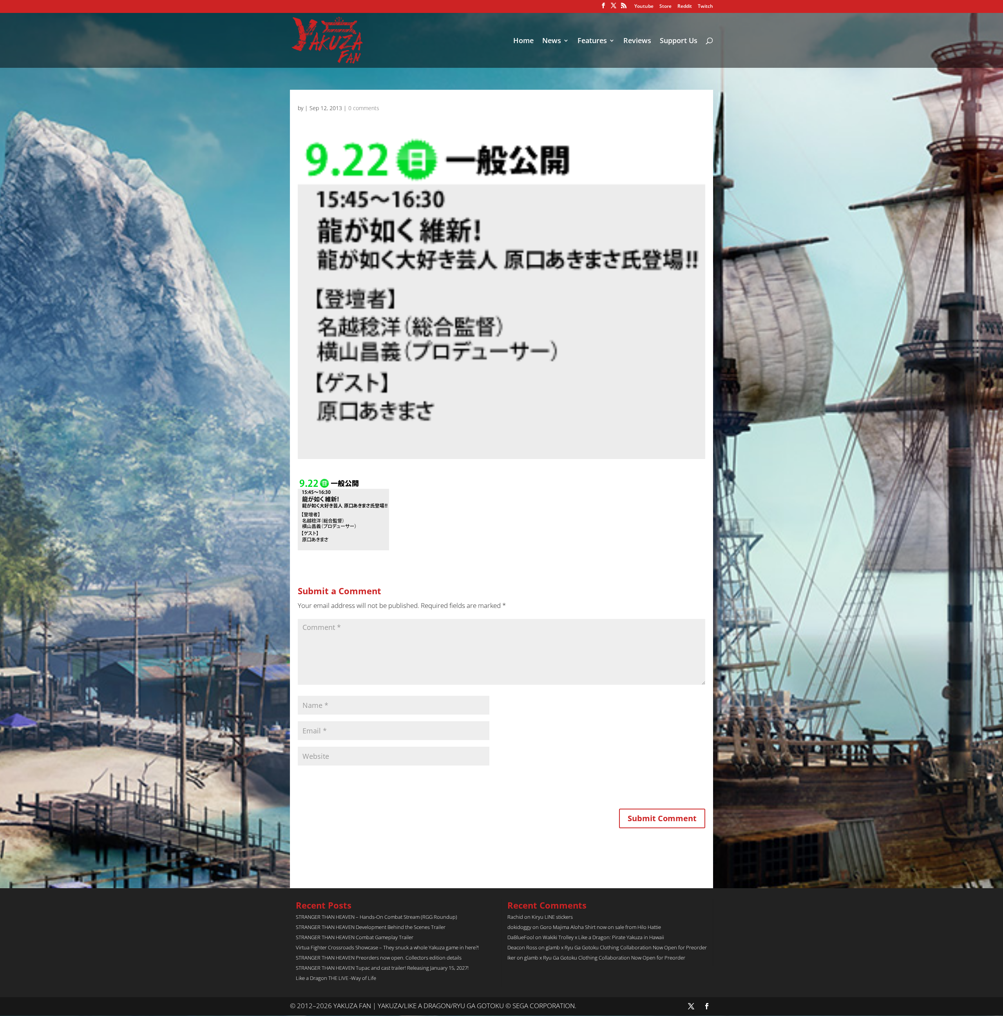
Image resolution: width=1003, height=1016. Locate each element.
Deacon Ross (522, 947)
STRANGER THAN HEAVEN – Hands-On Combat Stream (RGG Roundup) (376, 916)
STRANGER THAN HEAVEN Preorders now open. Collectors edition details (379, 957)
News (551, 41)
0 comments (363, 108)
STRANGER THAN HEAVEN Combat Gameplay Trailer (354, 937)
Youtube (644, 6)
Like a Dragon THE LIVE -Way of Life (336, 978)
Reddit (684, 6)
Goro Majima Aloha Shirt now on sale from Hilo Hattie (600, 927)
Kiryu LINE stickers (552, 916)
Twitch (705, 6)
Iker (511, 957)
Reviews (637, 41)
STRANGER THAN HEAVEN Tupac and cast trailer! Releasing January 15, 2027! (382, 967)
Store (665, 6)
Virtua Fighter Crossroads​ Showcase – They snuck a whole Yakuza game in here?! (387, 947)
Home (523, 41)
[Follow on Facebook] (707, 1006)
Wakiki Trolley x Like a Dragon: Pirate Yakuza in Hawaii (603, 937)
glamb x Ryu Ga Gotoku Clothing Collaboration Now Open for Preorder (626, 947)
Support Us (678, 41)
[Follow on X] (691, 1006)
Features (592, 41)
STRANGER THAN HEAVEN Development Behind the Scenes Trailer (370, 927)
